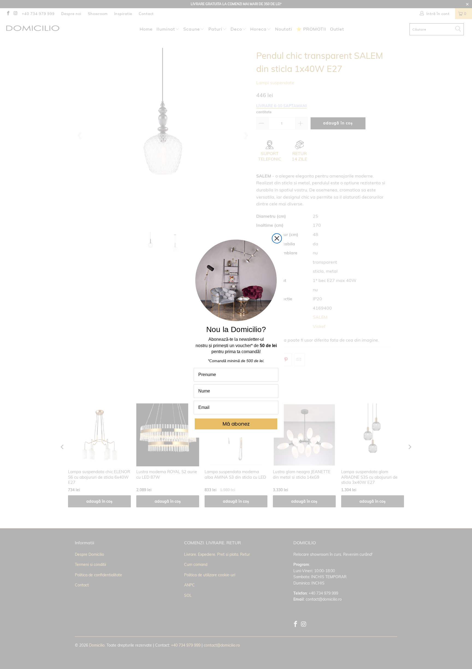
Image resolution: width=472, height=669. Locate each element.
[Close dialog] (277, 238)
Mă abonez (236, 423)
